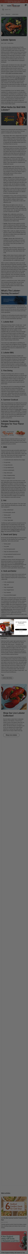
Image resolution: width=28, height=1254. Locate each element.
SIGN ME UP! (21, 629)
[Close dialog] (27, 619)
